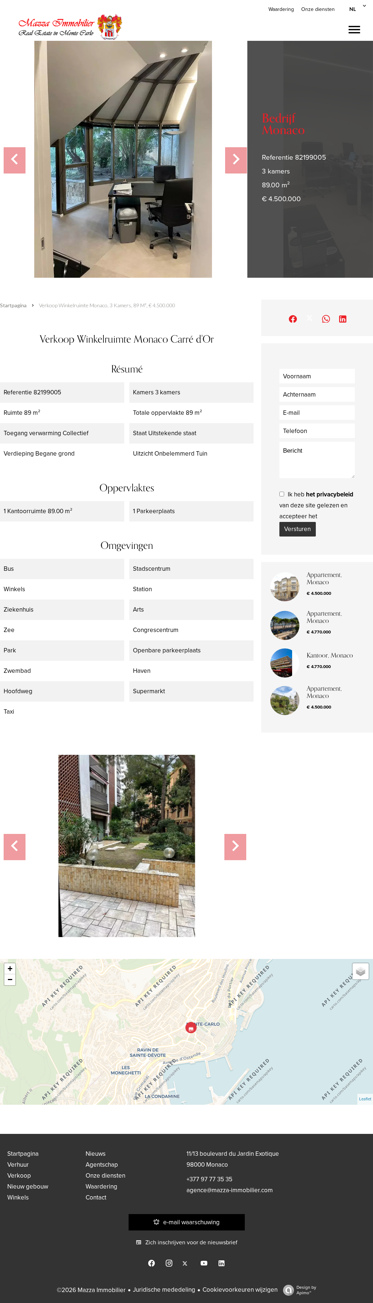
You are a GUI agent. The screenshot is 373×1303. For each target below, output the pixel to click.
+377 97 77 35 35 (209, 1179)
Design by (306, 1290)
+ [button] (10, 968)
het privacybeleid (329, 494)
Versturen (297, 529)
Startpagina (13, 305)
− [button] (10, 979)
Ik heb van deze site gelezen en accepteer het (316, 505)
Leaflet (365, 1099)
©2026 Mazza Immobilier (91, 1290)
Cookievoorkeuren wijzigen (240, 1290)
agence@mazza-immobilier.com (229, 1190)
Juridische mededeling (164, 1290)
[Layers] (361, 971)
